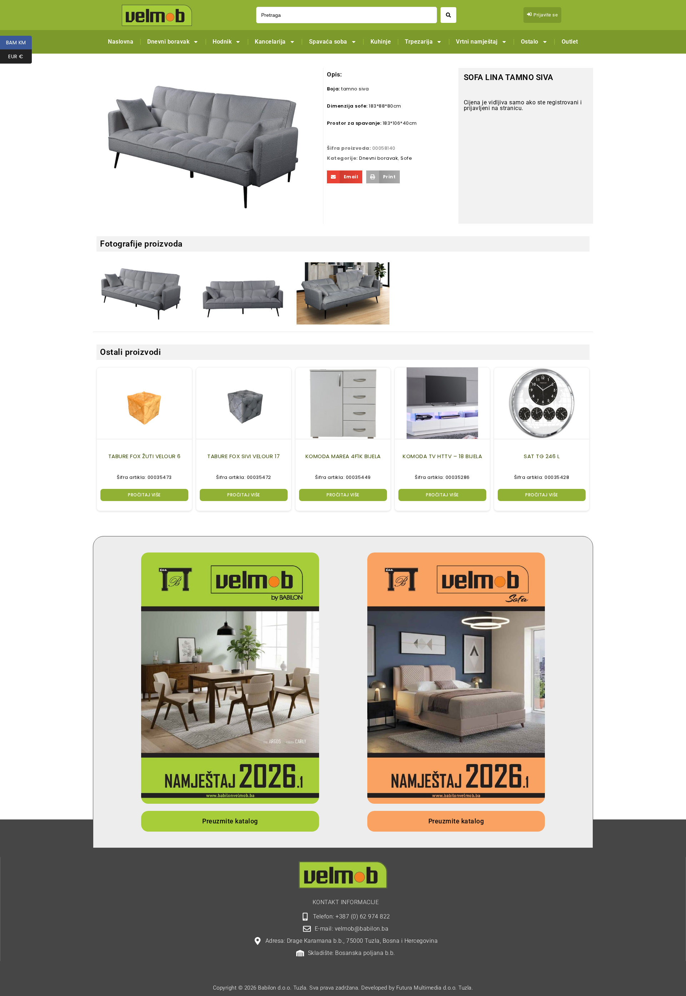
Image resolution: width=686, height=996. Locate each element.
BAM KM (19, 42)
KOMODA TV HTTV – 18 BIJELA (442, 456)
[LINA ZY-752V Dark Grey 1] (343, 293)
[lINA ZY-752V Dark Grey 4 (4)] (142, 293)
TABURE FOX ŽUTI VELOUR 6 (144, 456)
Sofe (406, 158)
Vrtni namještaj (477, 41)
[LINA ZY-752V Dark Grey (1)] (243, 293)
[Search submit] (448, 15)
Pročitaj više (144, 495)
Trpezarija (419, 41)
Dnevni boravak (168, 41)
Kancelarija (270, 41)
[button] (344, 176)
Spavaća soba (328, 41)
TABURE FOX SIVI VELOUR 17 (243, 456)
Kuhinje (381, 41)
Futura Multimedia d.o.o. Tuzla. (434, 988)
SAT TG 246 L (542, 456)
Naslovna (120, 41)
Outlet (570, 41)
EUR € (20, 56)
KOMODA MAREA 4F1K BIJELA (343, 456)
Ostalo (529, 41)
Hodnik (222, 41)
